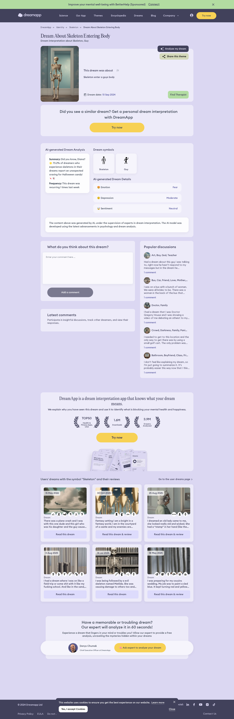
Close (172, 709)
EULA (40, 713)
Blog (153, 15)
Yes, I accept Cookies (73, 709)
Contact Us (209, 713)
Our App (81, 15)
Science (63, 15)
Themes (98, 15)
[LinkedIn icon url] (188, 704)
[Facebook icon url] (193, 704)
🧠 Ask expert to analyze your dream (140, 647)
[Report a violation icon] (117, 70)
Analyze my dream (175, 48)
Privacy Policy (25, 713)
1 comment (150, 272)
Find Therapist (178, 94)
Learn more (157, 702)
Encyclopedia (118, 15)
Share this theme (176, 56)
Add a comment (70, 292)
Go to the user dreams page (174, 479)
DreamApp (46, 27)
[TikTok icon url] (214, 704)
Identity (60, 27)
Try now (206, 15)
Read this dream (65, 534)
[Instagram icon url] (207, 704)
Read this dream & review (117, 534)
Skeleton (73, 27)
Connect (154, 4)
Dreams (138, 15)
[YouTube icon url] (200, 704)
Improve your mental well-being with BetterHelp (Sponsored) (106, 4)
